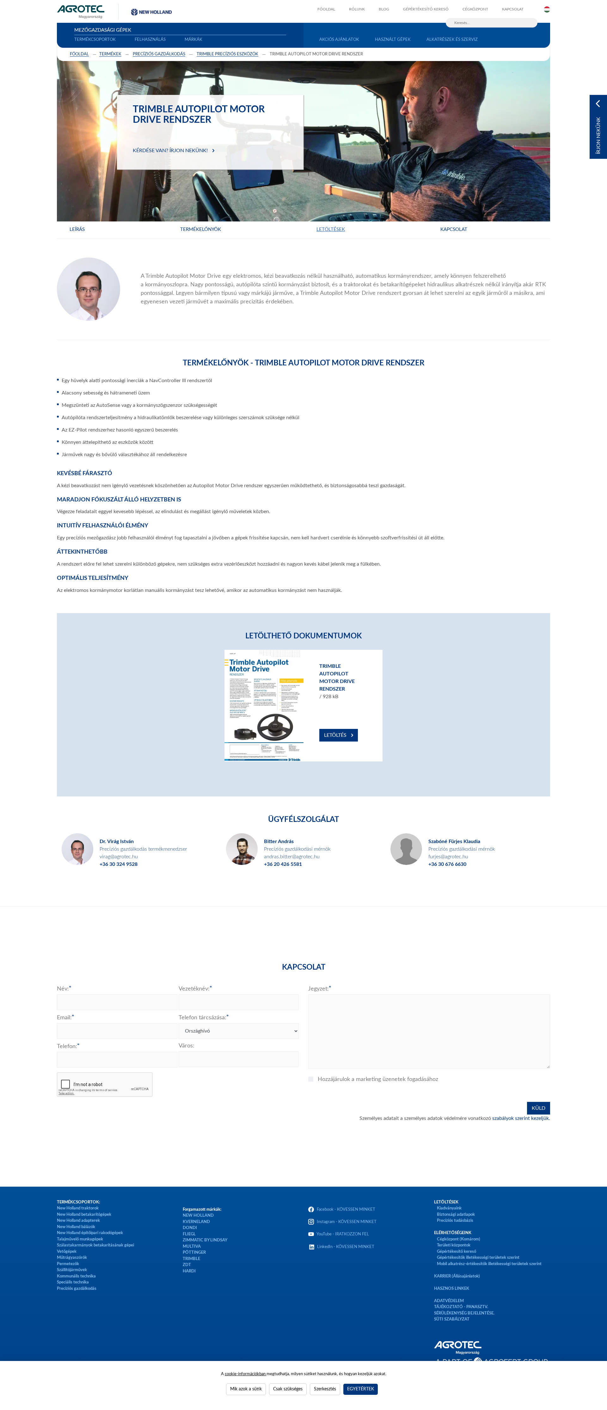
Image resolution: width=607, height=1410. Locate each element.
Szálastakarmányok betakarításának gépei (95, 1245)
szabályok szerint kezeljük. (521, 1118)
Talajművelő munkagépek (80, 1239)
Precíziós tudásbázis (455, 1221)
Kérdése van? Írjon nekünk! (170, 150)
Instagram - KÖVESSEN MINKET (347, 1222)
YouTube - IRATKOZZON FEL (342, 1234)
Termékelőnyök (200, 229)
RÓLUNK (357, 9)
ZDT (187, 1265)
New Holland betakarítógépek (84, 1215)
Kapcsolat (453, 229)
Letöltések (330, 229)
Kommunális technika (76, 1276)
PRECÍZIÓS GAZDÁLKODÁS (159, 54)
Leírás (77, 229)
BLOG (384, 9)
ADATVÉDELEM (449, 1301)
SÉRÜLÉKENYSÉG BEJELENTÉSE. (464, 1313)
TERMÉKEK (110, 54)
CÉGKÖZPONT (475, 9)
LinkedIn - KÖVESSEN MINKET (345, 1247)
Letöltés (335, 735)
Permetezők (68, 1264)
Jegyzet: (318, 989)
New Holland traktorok (78, 1208)
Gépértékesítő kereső (426, 9)
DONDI (190, 1228)
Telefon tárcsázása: (202, 1018)
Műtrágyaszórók (72, 1258)
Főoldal (79, 54)
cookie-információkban (246, 1374)
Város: (186, 1046)
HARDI (189, 1271)
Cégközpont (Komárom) (458, 1239)
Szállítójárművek (72, 1270)
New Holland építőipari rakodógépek (90, 1233)
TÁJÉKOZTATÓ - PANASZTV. (461, 1307)
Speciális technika (73, 1282)
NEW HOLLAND (198, 1216)
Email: (64, 1018)
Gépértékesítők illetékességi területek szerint (478, 1258)
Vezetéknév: (194, 989)
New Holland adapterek (78, 1221)
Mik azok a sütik (246, 1389)
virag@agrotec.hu (119, 856)
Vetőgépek (67, 1252)
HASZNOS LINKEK (451, 1289)
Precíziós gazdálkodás (76, 1289)
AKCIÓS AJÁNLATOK (339, 40)
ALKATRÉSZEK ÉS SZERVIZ (452, 40)
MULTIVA (192, 1247)
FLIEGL (189, 1234)
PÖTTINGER (194, 1253)
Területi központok (453, 1245)
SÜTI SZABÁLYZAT (451, 1319)
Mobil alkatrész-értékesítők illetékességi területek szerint (489, 1264)
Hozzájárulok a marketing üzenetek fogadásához (378, 1079)
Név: (63, 989)
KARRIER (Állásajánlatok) (457, 1276)
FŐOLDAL (326, 9)
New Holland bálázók (76, 1227)
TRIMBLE (191, 1259)
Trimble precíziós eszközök (227, 54)
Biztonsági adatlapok (455, 1215)
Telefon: (67, 1046)
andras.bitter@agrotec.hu (292, 856)
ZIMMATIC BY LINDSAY (205, 1240)
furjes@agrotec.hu (448, 856)
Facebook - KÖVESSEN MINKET (346, 1210)
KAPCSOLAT (513, 9)
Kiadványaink (449, 1208)
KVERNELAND (196, 1222)
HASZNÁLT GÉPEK (393, 40)
